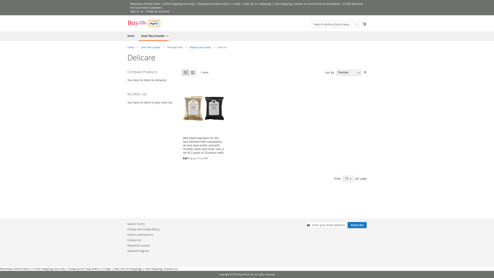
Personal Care (175, 47)
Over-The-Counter (151, 47)
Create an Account (157, 11)
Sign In (134, 11)
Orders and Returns (140, 234)
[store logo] (143, 23)
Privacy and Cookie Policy (143, 229)
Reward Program (138, 251)
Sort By (329, 72)
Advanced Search (138, 245)
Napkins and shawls (200, 47)
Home (130, 47)
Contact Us (134, 240)
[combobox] (336, 24)
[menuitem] (131, 35)
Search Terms (136, 224)
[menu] (247, 36)
